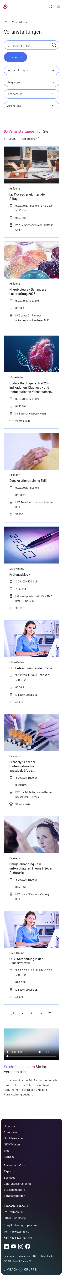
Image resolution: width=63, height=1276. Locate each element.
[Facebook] (27, 1246)
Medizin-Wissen (14, 1138)
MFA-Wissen (12, 1144)
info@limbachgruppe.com (20, 1225)
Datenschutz (24, 1256)
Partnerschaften (14, 1165)
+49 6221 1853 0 (19, 1231)
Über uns (10, 1126)
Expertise (10, 1171)
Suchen (13, 57)
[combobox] (31, 70)
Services (9, 1177)
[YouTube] (13, 1246)
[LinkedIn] (6, 1246)
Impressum (9, 1256)
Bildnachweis (46, 1256)
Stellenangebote (14, 1189)
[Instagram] (20, 1246)
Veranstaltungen (20, 22)
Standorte (10, 1132)
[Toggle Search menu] (51, 7)
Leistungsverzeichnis (18, 1183)
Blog (7, 1150)
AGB (35, 1256)
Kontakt (9, 1156)
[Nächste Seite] (49, 1012)
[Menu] (58, 7)
